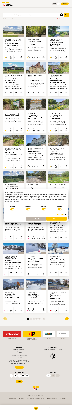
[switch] (28, 209)
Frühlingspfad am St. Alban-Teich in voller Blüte (56, 116)
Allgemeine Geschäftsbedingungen (35, 398)
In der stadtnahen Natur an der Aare (11, 187)
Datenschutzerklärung (51, 398)
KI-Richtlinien (62, 398)
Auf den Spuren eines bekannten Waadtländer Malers (57, 80)
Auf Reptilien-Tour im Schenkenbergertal (13, 44)
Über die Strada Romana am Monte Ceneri (55, 296)
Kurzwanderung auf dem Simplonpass (57, 226)
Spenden (65, 3)
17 (43, 318)
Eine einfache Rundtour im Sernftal (57, 259)
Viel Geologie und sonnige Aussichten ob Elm (12, 295)
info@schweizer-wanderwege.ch (19, 355)
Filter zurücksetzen (64, 18)
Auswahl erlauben (35, 218)
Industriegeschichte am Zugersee (57, 188)
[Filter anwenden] (66, 15)
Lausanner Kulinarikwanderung (35, 79)
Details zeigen (60, 214)
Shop (54, 3)
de (48, 375)
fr (53, 375)
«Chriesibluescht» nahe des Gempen (34, 152)
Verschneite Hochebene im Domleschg (13, 224)
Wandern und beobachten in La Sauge (12, 114)
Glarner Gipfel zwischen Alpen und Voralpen (33, 295)
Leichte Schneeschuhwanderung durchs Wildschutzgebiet (36, 259)
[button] (36, 408)
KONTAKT (19, 367)
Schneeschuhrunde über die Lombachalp (13, 261)
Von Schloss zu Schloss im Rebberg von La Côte (35, 116)
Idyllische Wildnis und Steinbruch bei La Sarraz (56, 44)
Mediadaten (36, 401)
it (57, 375)
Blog (19, 381)
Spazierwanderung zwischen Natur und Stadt (34, 42)
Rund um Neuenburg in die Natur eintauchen (56, 153)
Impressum (21, 398)
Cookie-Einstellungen (11, 398)
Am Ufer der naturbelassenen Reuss (13, 153)
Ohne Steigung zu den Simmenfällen (34, 224)
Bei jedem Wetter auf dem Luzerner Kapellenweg (11, 80)
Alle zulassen (56, 218)
